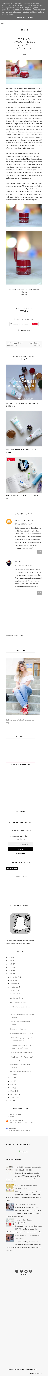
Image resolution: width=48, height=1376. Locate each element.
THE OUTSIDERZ (14, 1114)
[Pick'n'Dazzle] (24, 1152)
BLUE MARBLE (15, 993)
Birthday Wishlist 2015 (18, 1002)
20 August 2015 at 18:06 (23, 565)
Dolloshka (12, 1128)
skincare (27, 330)
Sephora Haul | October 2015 (25, 1204)
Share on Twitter (20, 324)
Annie (18, 562)
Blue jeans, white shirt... (18, 1029)
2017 (10, 967)
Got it (30, 17)
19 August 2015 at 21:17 (23, 524)
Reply (39, 551)
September (14, 987)
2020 (10, 957)
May (11, 1084)
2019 (10, 961)
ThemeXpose (18, 1369)
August (13, 990)
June (12, 1081)
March (12, 1091)
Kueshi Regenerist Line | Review (21, 1033)
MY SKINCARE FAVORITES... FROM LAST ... (22, 497)
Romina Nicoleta (24, 520)
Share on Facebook (25, 319)
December (14, 977)
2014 (10, 1101)
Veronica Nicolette (15, 1120)
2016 (10, 970)
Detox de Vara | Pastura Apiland (21, 1052)
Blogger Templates (31, 1369)
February (13, 1094)
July (11, 1078)
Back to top (35, 1373)
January (13, 1097)
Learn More (21, 17)
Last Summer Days (16, 998)
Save (35, 324)
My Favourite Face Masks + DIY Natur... (22, 450)
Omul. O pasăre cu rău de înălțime (19, 1130)
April (12, 1088)
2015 (10, 974)
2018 (10, 964)
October (13, 984)
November (14, 980)
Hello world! (12, 1116)
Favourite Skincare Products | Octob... (23, 404)
